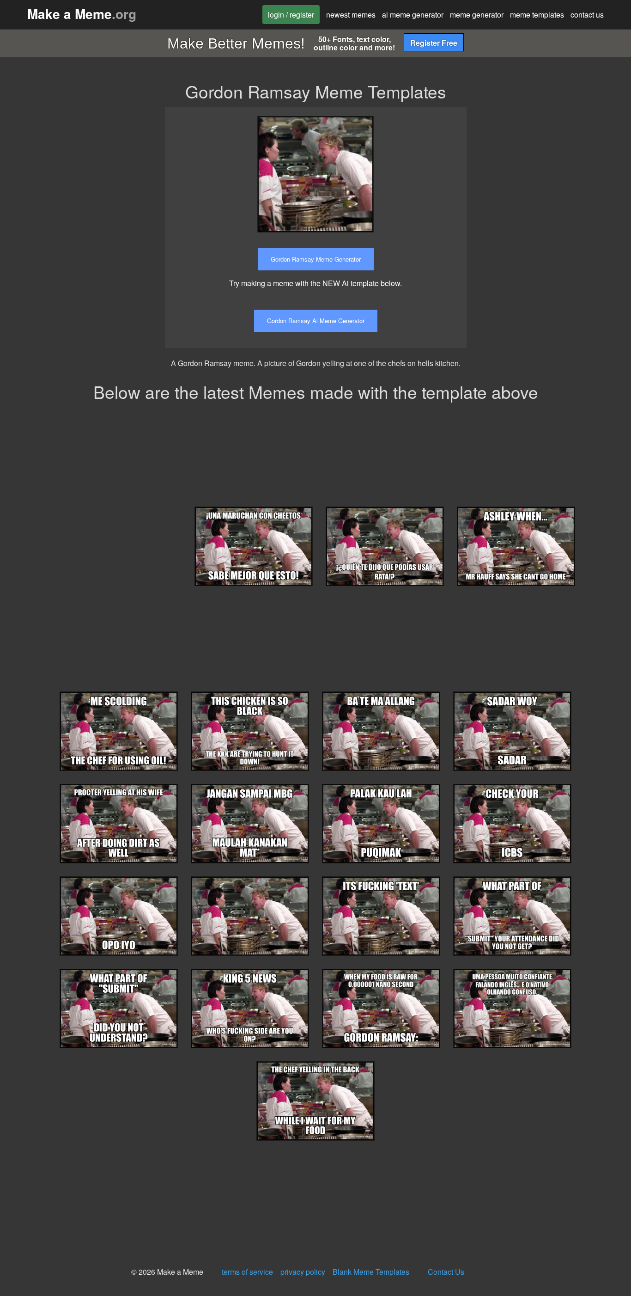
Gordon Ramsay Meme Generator (316, 259)
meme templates (537, 14)
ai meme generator (412, 14)
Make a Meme (81, 13)
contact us (587, 14)
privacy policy (302, 1271)
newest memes (351, 14)
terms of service (247, 1271)
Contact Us (446, 1271)
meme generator (477, 14)
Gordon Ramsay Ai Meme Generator (315, 320)
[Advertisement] (555, 165)
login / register (291, 14)
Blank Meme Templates (371, 1271)
